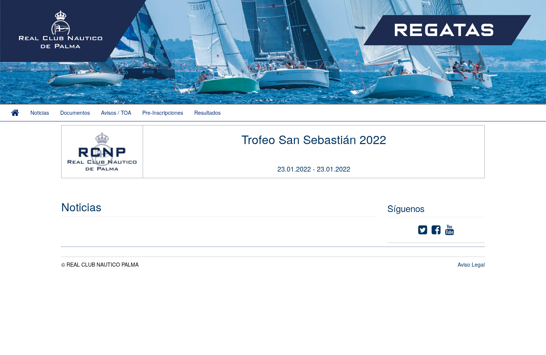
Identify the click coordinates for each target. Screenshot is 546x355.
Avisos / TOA (116, 112)
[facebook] (436, 231)
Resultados (207, 112)
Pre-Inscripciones (162, 112)
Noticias (39, 112)
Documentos (75, 112)
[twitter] (422, 231)
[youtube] (449, 231)
